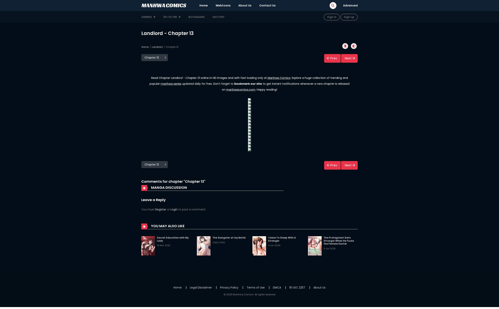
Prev (333, 58)
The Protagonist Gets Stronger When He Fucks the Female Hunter (339, 240)
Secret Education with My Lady (173, 239)
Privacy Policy (229, 287)
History (218, 17)
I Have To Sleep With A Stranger (282, 239)
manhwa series (171, 84)
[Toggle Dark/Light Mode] (354, 46)
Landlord (157, 47)
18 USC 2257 (297, 287)
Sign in (331, 17)
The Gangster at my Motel (229, 237)
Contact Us (267, 5)
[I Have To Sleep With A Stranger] (259, 246)
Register (160, 209)
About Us (244, 5)
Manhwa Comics (279, 78)
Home (203, 5)
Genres (146, 17)
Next (348, 58)
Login (174, 209)
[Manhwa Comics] (164, 5)
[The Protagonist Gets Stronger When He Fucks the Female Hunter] (315, 246)
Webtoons (223, 5)
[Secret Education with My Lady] (148, 246)
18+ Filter (170, 17)
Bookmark (196, 17)
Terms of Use (256, 287)
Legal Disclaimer (201, 287)
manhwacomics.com (240, 90)
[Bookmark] (345, 46)
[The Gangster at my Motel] (204, 246)
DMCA (277, 287)
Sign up (349, 17)
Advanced (350, 5)
